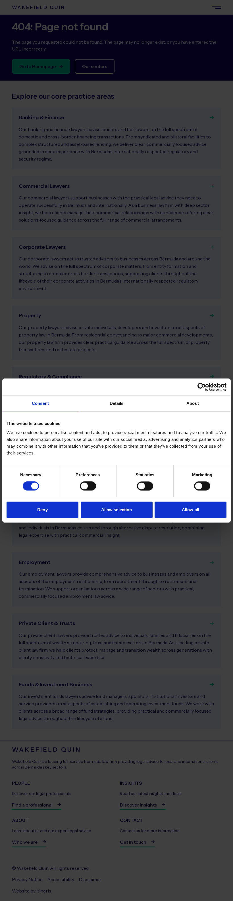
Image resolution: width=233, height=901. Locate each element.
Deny (42, 509)
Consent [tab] (40, 403)
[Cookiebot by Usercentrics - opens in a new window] (201, 387)
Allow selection (116, 509)
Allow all (190, 509)
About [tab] (192, 403)
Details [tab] (117, 403)
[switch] (88, 486)
